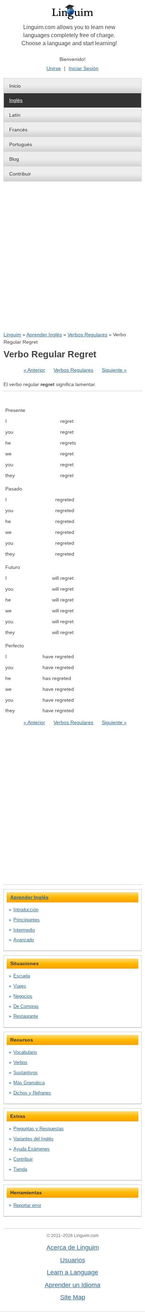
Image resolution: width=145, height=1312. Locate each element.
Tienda (20, 1169)
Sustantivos (25, 1072)
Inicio (15, 86)
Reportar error (27, 1205)
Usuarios (72, 1260)
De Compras (26, 1006)
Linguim (12, 334)
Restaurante (25, 1016)
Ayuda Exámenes (31, 1149)
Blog (14, 159)
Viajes (19, 986)
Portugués (20, 144)
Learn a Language (72, 1272)
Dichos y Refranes (32, 1092)
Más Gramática (29, 1082)
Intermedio (24, 930)
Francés (18, 129)
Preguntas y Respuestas (38, 1128)
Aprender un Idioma (72, 1285)
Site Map (72, 1297)
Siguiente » (114, 370)
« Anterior (34, 370)
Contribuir (20, 174)
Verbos (20, 1062)
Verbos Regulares (87, 334)
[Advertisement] (72, 256)
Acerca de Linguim (72, 1247)
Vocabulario (25, 1052)
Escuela (21, 975)
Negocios (22, 996)
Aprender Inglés (44, 334)
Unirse (53, 68)
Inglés (16, 100)
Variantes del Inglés (33, 1138)
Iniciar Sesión (84, 68)
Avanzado (23, 939)
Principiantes (26, 919)
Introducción (25, 909)
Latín (14, 115)
